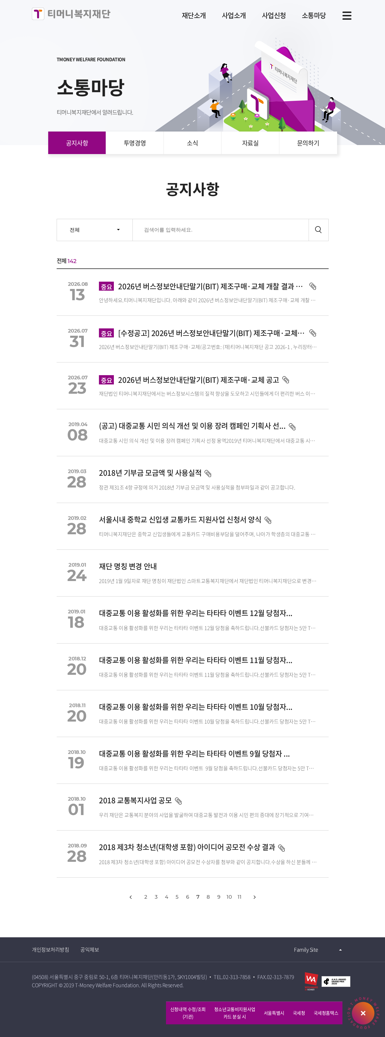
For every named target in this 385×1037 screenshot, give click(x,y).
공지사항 (77, 142)
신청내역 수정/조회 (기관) (188, 1013)
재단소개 (194, 15)
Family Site (306, 949)
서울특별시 (274, 1012)
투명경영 (135, 142)
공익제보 (89, 949)
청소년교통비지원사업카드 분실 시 (234, 1013)
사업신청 (274, 15)
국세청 (299, 1012)
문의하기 (308, 142)
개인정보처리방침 (50, 949)
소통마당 (314, 15)
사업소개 (234, 15)
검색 (318, 230)
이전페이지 (131, 897)
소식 (192, 142)
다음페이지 (255, 897)
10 (229, 897)
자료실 (250, 142)
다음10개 (267, 897)
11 (239, 897)
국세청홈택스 (326, 1012)
